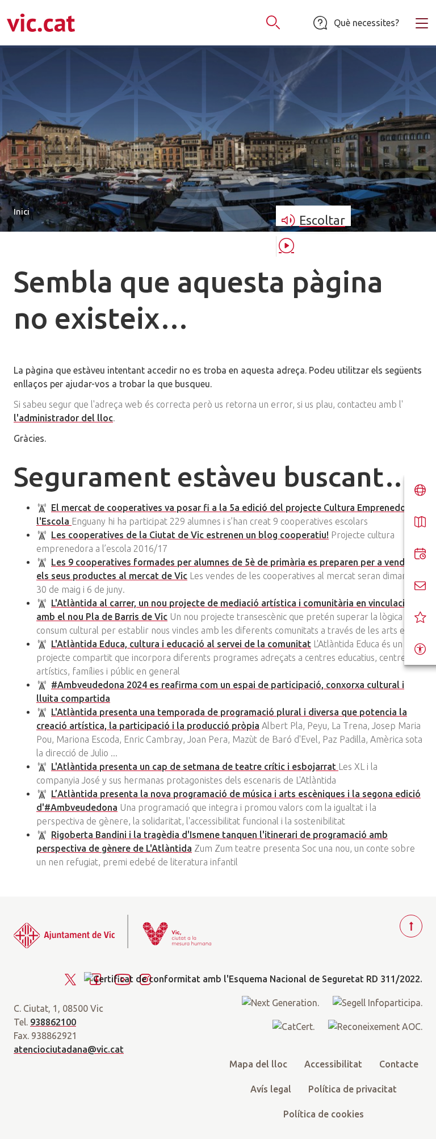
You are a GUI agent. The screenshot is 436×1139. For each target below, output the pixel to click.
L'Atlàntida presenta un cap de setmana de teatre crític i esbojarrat (194, 766)
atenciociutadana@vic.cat (69, 1049)
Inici (22, 211)
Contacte (398, 1064)
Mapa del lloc (258, 1064)
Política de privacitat (352, 1089)
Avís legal (270, 1089)
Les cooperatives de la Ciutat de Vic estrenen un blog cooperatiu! (190, 535)
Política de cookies (323, 1114)
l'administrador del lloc (63, 418)
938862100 (53, 1022)
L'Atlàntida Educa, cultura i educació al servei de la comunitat (181, 644)
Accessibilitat (333, 1064)
